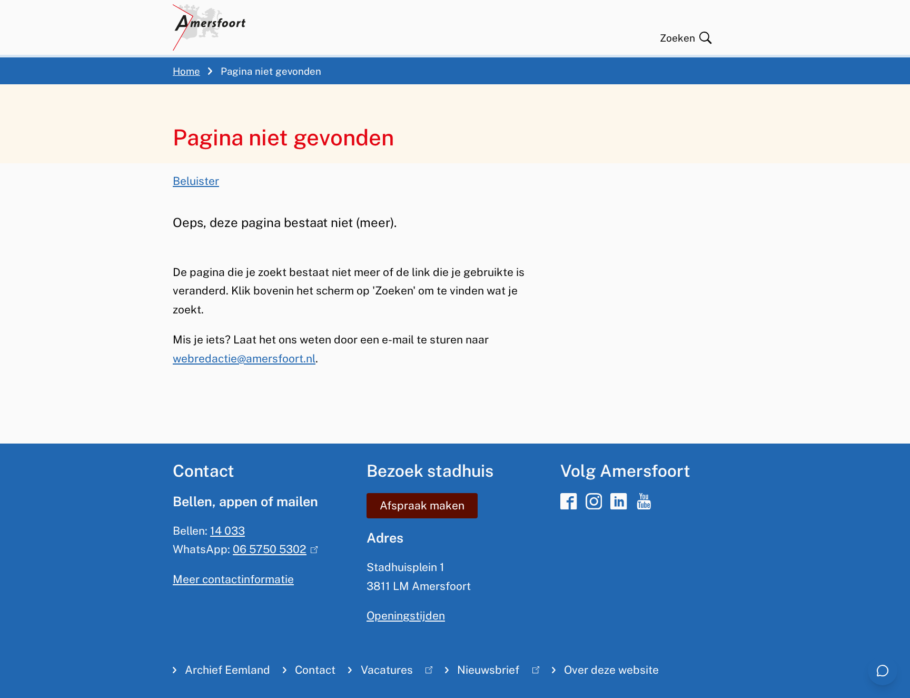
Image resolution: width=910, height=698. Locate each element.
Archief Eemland (227, 669)
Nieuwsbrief (482, 672)
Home (186, 71)
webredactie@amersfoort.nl (244, 358)
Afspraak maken (422, 505)
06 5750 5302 (273, 549)
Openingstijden (406, 615)
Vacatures (380, 672)
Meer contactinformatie (233, 579)
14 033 (227, 530)
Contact (315, 669)
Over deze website (611, 669)
